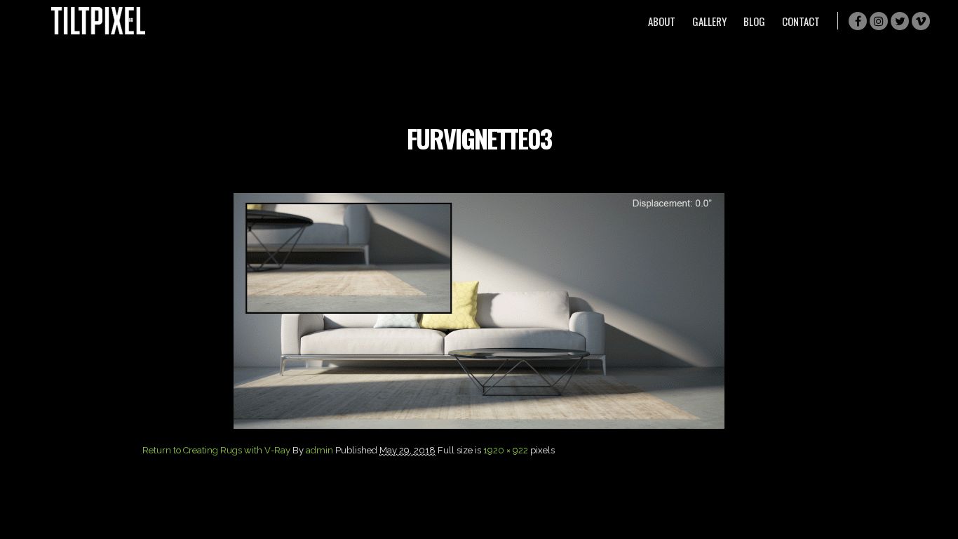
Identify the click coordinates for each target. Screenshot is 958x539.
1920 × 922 (505, 450)
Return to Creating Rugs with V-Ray (216, 450)
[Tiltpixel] (98, 20)
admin (319, 450)
